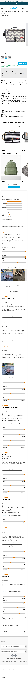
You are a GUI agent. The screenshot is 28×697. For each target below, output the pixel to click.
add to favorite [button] (19, 126)
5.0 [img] (26, 15)
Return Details (21, 75)
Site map (25, 661)
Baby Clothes (8, 11)
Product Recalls (19, 661)
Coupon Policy (13, 661)
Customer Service (5, 638)
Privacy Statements (18, 660)
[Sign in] (22, 8)
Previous (1, 1)
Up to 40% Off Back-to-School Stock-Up (14, 1)
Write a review (13, 187)
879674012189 (7, 93)
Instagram (15, 655)
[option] (11, 138)
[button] (14, 34)
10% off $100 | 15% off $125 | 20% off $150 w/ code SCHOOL (14, 4)
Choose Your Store (16, 71)
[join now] (26, 646)
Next (27, 1)
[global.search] (26, 651)
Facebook (12, 655)
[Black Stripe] (2, 57)
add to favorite (25, 20)
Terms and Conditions (9, 660)
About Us (3, 641)
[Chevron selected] (6, 57)
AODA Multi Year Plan (5, 661)
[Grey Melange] (9, 57)
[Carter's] (14, 8)
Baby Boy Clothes (16, 11)
